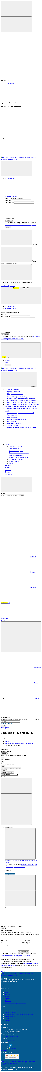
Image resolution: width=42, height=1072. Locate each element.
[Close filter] (7, 749)
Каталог (33, 386)
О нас (6, 992)
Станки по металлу (11, 1010)
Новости (8, 472)
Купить (4, 928)
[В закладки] (20, 852)
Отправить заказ (23, 951)
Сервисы (7, 999)
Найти (22, 495)
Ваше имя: (8, 200)
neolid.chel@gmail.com (8, 286)
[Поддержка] (16, 168)
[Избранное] (15, 541)
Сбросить (4, 768)
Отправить (8, 220)
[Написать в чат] (21, 636)
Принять (3, 971)
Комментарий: (10, 218)
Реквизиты (4, 1050)
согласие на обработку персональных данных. (20, 225)
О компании (9, 474)
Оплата (7, 468)
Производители (10, 1016)
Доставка (8, 466)
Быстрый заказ (10, 874)
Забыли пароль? (7, 723)
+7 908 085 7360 (21, 288)
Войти (3, 725)
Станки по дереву (11, 1012)
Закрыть (7, 227)
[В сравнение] (20, 836)
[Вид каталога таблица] (16, 817)
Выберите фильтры (15, 768)
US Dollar (7, 360)
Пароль (36, 719)
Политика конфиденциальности (15, 1003)
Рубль (6, 357)
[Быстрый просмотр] (19, 923)
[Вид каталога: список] (16, 801)
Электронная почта (7, 719)
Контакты (8, 470)
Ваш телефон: (9, 202)
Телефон (27, 941)
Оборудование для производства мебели (19, 1014)
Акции (7, 1018)
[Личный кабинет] (15, 511)
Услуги (7, 444)
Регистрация (5, 728)
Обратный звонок (11, 196)
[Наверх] (15, 715)
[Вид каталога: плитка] (16, 785)
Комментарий (25, 943)
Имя (2, 941)
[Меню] (16, 8)
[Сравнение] (15, 526)
